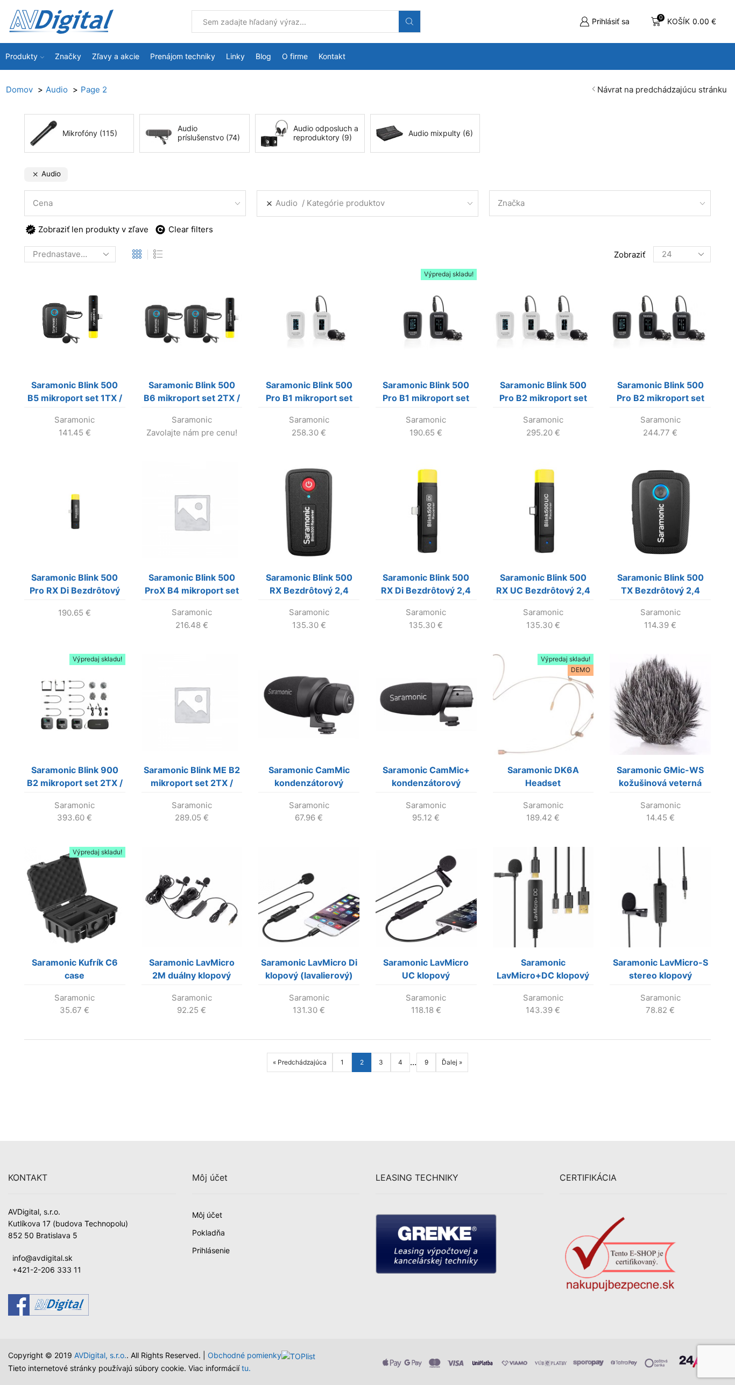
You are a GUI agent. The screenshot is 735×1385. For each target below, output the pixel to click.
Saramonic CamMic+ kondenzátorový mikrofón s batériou (426, 779)
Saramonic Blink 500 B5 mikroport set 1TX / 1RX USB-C (74, 394)
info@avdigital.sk (42, 1257)
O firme (295, 56)
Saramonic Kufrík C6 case (75, 969)
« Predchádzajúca (300, 1062)
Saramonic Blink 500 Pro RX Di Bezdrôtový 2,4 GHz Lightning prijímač (75, 586)
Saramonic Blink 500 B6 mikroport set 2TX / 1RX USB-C (192, 394)
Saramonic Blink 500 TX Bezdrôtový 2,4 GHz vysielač (660, 586)
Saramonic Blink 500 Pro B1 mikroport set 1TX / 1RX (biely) (309, 394)
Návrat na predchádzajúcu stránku (662, 89)
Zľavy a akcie (115, 56)
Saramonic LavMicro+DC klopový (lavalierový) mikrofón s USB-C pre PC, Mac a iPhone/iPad (543, 971)
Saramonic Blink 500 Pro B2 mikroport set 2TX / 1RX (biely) (543, 394)
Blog (263, 56)
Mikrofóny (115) (89, 133)
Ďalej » (452, 1062)
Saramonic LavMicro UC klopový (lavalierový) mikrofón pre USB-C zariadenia (425, 971)
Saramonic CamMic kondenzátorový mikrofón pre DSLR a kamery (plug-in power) (309, 779)
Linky (235, 56)
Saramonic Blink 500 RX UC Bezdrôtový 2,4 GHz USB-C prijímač (543, 586)
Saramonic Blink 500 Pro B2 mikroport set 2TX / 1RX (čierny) (660, 394)
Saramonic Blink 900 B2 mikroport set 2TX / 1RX (75, 779)
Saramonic (74, 420)
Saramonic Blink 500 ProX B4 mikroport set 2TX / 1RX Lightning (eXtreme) (192, 586)
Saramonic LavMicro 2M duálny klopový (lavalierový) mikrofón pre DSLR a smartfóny (191, 971)
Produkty (21, 56)
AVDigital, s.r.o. (100, 1355)
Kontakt (332, 56)
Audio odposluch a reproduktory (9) (325, 133)
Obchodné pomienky (244, 1355)
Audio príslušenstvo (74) (209, 133)
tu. (246, 1368)
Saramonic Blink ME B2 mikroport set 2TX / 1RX (192, 779)
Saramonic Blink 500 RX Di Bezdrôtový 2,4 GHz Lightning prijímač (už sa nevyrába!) (426, 586)
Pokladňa (208, 1232)
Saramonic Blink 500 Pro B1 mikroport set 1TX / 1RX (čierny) (426, 394)
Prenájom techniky (182, 56)
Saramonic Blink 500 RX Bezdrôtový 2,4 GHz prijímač (309, 586)
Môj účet (207, 1214)
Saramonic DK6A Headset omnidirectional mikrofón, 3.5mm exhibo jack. (543, 779)
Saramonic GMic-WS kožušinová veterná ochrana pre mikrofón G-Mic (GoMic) (660, 779)
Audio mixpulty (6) (440, 133)
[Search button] (409, 21)
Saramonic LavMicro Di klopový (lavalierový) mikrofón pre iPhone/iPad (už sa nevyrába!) (309, 971)
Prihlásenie (211, 1250)
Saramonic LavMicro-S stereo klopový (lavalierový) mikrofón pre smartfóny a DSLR (660, 971)
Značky (68, 56)
